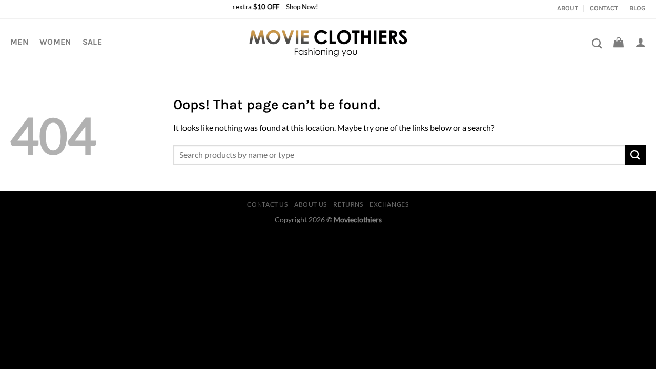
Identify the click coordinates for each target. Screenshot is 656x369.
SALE (92, 42)
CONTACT (604, 8)
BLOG (637, 8)
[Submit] (635, 155)
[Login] (641, 42)
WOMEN (55, 42)
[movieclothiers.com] (328, 42)
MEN (19, 42)
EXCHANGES (389, 204)
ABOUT (567, 8)
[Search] (597, 43)
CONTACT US (267, 204)
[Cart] (618, 42)
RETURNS (348, 204)
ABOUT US (310, 204)
